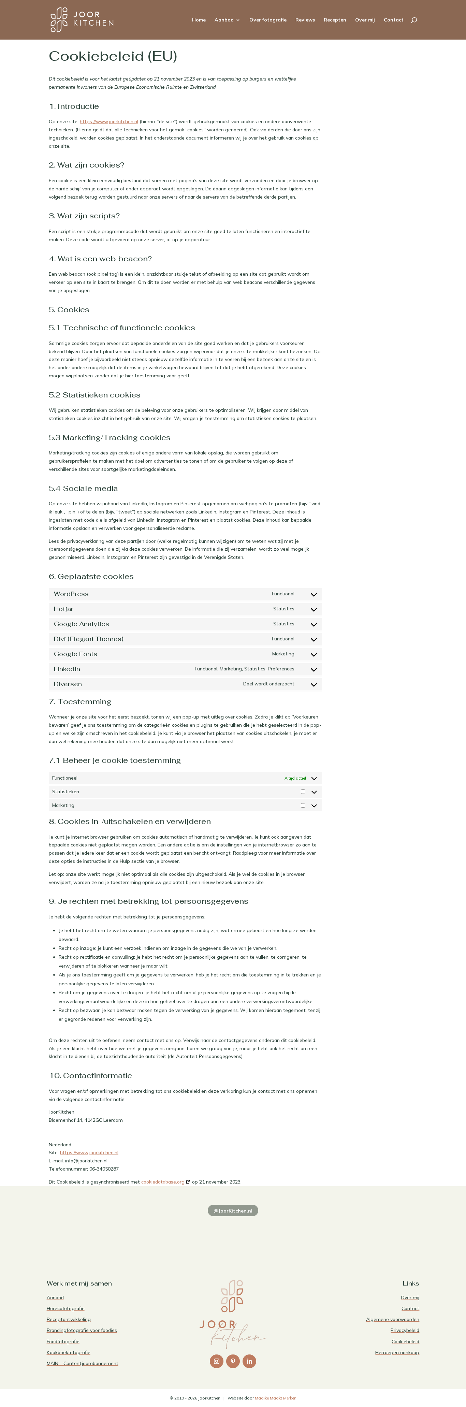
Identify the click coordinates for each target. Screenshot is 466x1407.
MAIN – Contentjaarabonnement (82, 1363)
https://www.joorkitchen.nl (109, 121)
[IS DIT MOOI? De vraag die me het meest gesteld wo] (83, 1234)
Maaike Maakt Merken (275, 1398)
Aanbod (224, 20)
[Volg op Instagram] (216, 1361)
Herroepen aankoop (397, 1352)
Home (199, 20)
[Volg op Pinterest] (233, 1361)
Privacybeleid (405, 1330)
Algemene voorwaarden (392, 1319)
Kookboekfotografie (68, 1352)
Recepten (335, 20)
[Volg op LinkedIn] (249, 1361)
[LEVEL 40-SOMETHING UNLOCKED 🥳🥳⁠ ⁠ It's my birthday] (158, 1234)
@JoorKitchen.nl (233, 1211)
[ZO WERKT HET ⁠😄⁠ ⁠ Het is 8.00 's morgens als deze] (233, 1234)
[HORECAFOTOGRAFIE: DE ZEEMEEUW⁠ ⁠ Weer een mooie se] (308, 1234)
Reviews (305, 20)
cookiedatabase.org (163, 1182)
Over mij (365, 20)
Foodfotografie (63, 1341)
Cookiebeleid (405, 1341)
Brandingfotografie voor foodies (82, 1330)
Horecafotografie (66, 1308)
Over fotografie (268, 20)
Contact (394, 20)
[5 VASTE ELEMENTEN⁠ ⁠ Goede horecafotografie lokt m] (384, 1234)
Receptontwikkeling (69, 1319)
